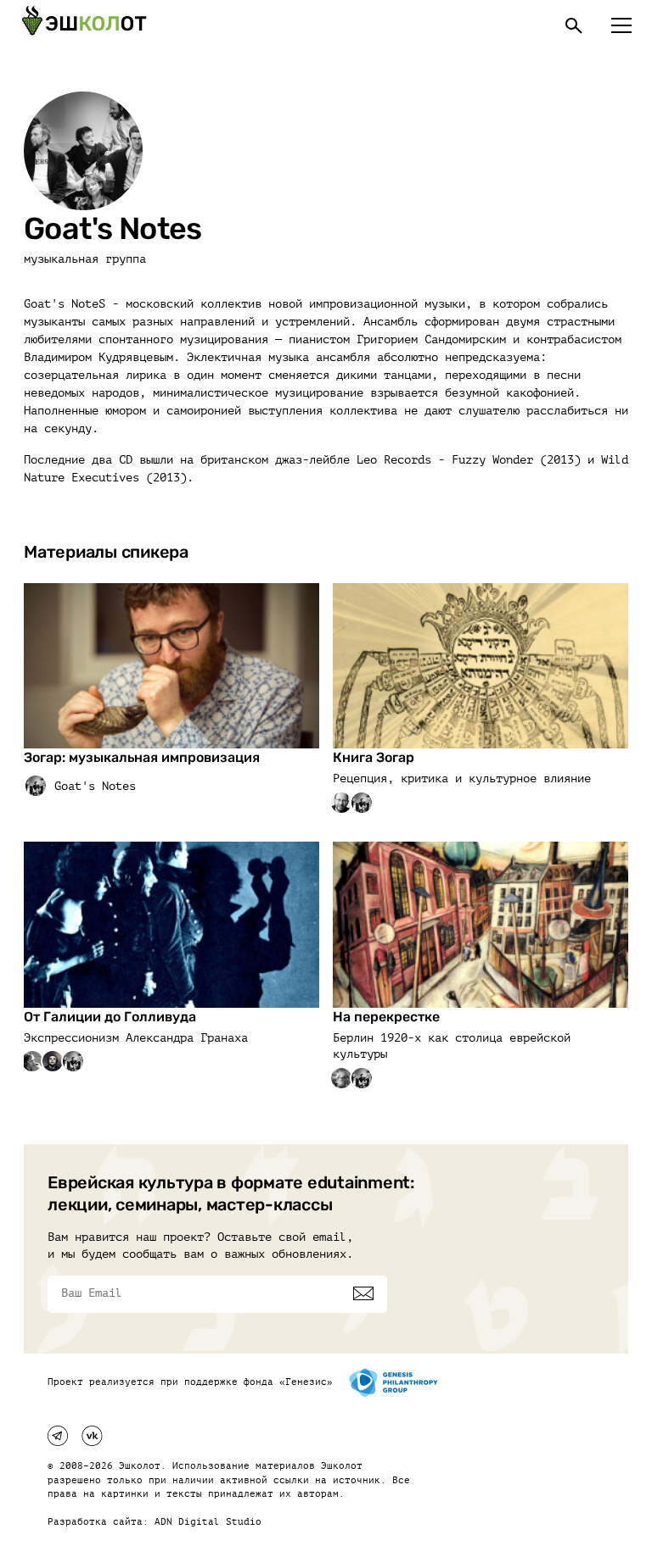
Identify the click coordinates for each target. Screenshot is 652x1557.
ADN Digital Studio (208, 1521)
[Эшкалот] (84, 25)
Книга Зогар (373, 757)
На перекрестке (386, 1017)
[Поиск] (574, 25)
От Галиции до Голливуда (110, 1017)
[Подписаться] (363, 1293)
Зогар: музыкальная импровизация (142, 757)
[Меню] (621, 25)
